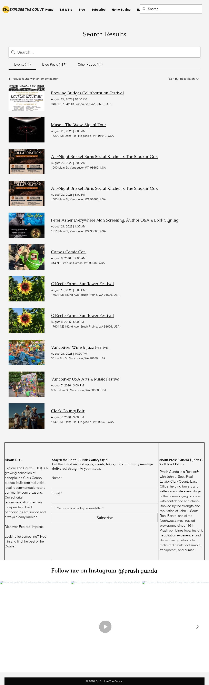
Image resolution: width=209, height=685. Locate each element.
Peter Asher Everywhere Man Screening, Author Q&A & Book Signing (114, 220)
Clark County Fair (67, 411)
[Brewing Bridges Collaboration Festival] (26, 98)
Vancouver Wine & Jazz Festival (80, 347)
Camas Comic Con (68, 252)
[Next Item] (197, 627)
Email (57, 493)
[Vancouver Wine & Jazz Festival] (26, 352)
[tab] (22, 64)
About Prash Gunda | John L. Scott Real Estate (181, 462)
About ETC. (13, 460)
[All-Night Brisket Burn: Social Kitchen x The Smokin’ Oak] (26, 161)
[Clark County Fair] (26, 416)
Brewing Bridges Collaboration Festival (87, 93)
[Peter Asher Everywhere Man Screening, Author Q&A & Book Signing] (26, 225)
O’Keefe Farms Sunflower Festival (82, 283)
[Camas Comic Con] (26, 257)
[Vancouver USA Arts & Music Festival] (26, 384)
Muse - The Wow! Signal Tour (78, 124)
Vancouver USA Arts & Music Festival (86, 379)
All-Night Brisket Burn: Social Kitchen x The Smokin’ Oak (104, 156)
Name (57, 478)
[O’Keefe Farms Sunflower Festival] (26, 288)
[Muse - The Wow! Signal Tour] (26, 129)
